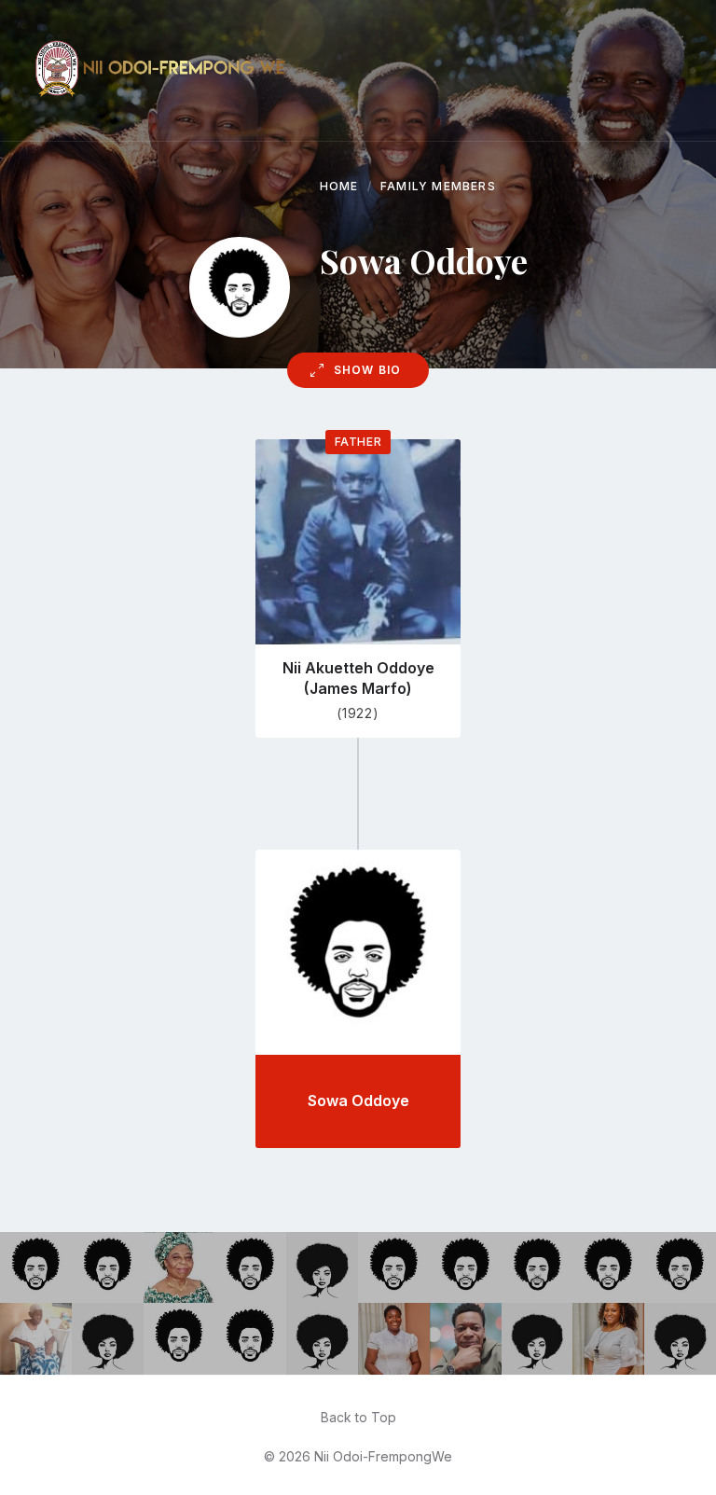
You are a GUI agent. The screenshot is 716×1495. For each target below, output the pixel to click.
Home (339, 186)
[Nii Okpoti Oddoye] (394, 1268)
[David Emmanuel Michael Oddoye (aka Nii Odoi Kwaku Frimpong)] (36, 1268)
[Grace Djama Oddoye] (36, 1339)
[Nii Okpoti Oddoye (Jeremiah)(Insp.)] (108, 1268)
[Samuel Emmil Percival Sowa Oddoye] (608, 1268)
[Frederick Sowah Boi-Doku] (179, 1339)
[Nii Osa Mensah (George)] (250, 1268)
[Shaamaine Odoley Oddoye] (322, 1339)
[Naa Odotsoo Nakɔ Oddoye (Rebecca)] (108, 1339)
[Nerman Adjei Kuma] (680, 1268)
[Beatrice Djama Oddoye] (537, 1339)
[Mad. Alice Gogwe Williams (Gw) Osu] (322, 1268)
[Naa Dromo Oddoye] (394, 1339)
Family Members (438, 186)
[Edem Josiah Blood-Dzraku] (466, 1339)
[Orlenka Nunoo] (608, 1339)
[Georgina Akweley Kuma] (680, 1339)
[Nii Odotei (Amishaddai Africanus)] (250, 1339)
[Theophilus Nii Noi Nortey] (466, 1268)
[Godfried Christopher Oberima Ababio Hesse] (537, 1268)
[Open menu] (664, 71)
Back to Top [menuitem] (358, 1417)
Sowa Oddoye (358, 1100)
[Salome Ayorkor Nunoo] (179, 1268)
